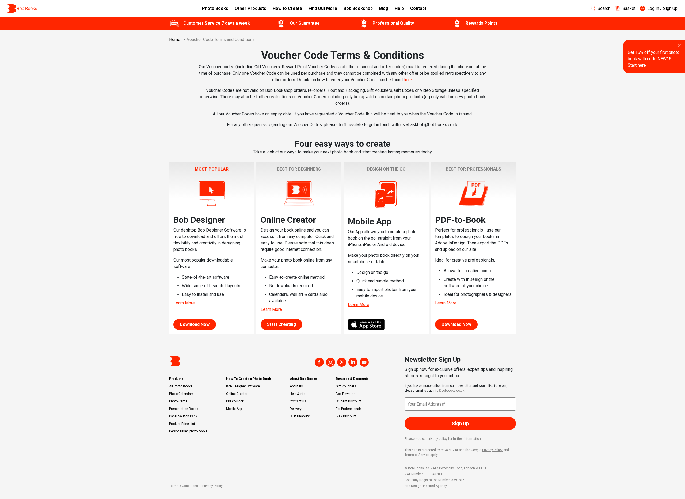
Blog (383, 8)
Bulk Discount (346, 416)
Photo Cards (178, 401)
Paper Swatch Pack (183, 416)
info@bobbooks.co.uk (448, 390)
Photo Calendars (181, 394)
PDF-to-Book (235, 401)
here (408, 79)
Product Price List (182, 424)
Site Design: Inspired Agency (426, 486)
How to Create (287, 8)
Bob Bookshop (358, 8)
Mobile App (234, 409)
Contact (418, 8)
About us (296, 386)
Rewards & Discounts (352, 379)
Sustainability (300, 416)
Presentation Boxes (183, 409)
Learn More (184, 302)
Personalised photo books (188, 431)
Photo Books (215, 8)
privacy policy (437, 439)
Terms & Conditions (183, 486)
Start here (637, 65)
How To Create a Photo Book (248, 379)
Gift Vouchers (346, 386)
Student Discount (348, 401)
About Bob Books (303, 379)
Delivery (296, 409)
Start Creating (281, 324)
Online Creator (237, 394)
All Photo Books (180, 386)
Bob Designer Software (243, 386)
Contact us (298, 401)
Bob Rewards (345, 394)
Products (176, 379)
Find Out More (323, 8)
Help (399, 8)
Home (174, 39)
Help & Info (297, 394)
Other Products (250, 8)
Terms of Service (417, 455)
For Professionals (349, 409)
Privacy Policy (492, 450)
